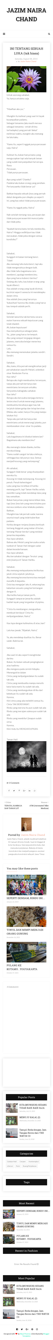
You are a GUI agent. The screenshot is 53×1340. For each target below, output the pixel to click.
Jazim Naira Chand (28, 61)
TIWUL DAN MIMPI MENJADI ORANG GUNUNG (32, 1225)
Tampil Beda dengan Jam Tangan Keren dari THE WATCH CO (33, 1132)
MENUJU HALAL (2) (29, 1117)
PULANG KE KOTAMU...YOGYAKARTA (28, 1237)
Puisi (18, 1166)
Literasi (10, 1166)
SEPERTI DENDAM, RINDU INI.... (26, 898)
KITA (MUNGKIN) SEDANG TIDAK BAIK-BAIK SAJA (33, 1106)
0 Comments (14, 783)
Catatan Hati (12, 1161)
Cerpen (23, 1161)
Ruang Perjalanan (30, 1166)
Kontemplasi (34, 1161)
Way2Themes (25, 1334)
